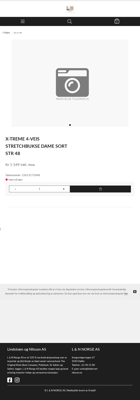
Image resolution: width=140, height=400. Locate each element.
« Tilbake (6, 33)
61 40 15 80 (88, 365)
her (126, 294)
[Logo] (70, 7)
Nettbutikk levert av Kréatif (81, 390)
